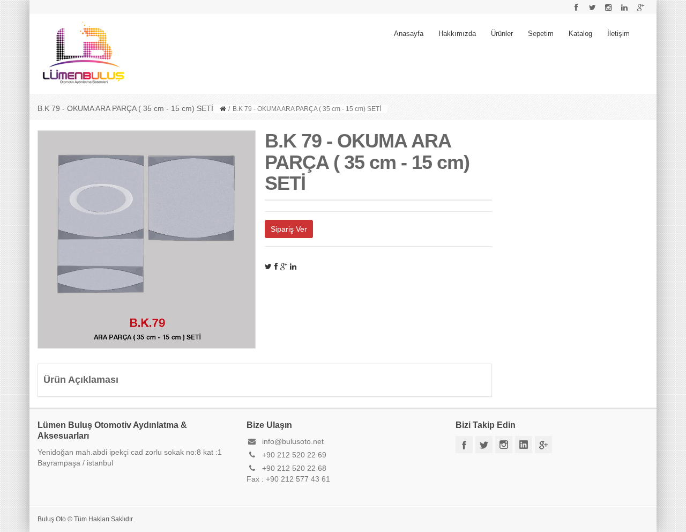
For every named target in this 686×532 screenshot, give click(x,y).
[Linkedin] (293, 266)
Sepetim (541, 33)
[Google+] (283, 266)
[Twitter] (268, 266)
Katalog (580, 33)
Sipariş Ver (289, 229)
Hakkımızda (457, 33)
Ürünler (502, 33)
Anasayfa (408, 33)
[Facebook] (276, 266)
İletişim (618, 33)
